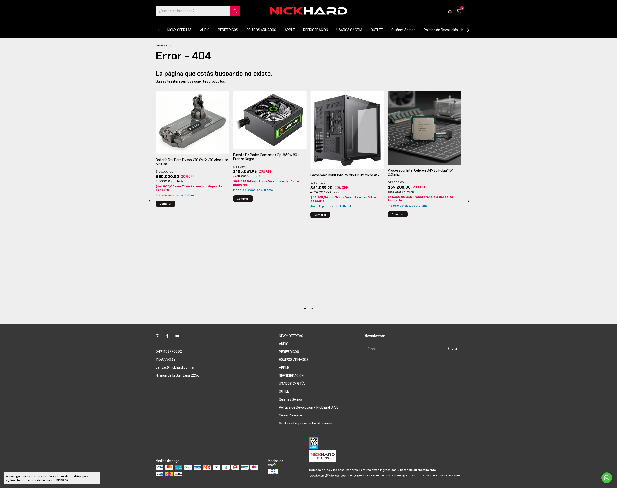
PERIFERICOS (228, 30)
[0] (458, 11)
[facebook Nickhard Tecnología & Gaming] (167, 336)
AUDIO (204, 30)
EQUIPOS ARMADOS (261, 30)
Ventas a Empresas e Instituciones (306, 423)
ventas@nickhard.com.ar (175, 367)
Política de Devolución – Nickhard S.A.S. (454, 30)
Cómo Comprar (290, 415)
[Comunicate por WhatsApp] (606, 477)
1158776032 (165, 360)
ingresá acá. (388, 470)
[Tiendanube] (328, 476)
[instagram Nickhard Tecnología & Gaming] (157, 336)
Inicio (159, 45)
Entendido (61, 480)
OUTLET (377, 30)
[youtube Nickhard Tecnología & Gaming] (177, 336)
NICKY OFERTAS (179, 30)
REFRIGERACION (315, 30)
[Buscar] (235, 11)
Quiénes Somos (403, 30)
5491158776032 (169, 352)
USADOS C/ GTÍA (349, 30)
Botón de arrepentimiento (418, 470)
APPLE (290, 30)
